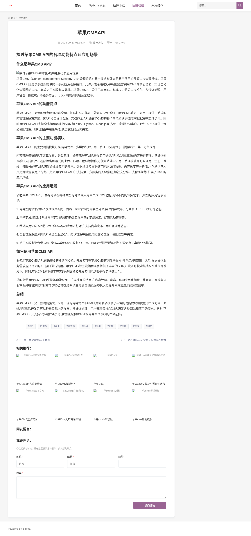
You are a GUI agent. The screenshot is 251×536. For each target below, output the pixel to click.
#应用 (98, 326)
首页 (78, 5)
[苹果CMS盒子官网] (33, 402)
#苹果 (57, 326)
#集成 (136, 326)
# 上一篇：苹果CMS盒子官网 (33, 339)
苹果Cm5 (99, 383)
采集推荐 (157, 5)
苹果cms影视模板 (142, 419)
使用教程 (138, 5)
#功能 (110, 326)
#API (30, 326)
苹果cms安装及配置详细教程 (148, 383)
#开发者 (71, 326)
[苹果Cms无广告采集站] (72, 402)
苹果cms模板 (96, 5)
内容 (19, 473)
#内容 (85, 326)
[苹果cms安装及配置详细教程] (149, 366)
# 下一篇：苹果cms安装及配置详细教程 (143, 339)
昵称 (19, 456)
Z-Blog (26, 528)
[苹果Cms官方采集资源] (33, 366)
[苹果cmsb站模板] (111, 402)
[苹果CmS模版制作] (72, 366)
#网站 (149, 326)
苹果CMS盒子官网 (26, 419)
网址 (120, 456)
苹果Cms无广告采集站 (68, 419)
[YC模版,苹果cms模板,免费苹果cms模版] (24, 5)
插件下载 (119, 5)
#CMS (43, 326)
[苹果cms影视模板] (149, 402)
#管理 (123, 326)
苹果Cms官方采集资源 (29, 383)
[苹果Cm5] (111, 366)
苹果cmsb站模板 (103, 419)
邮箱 (70, 456)
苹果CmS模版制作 (65, 383)
